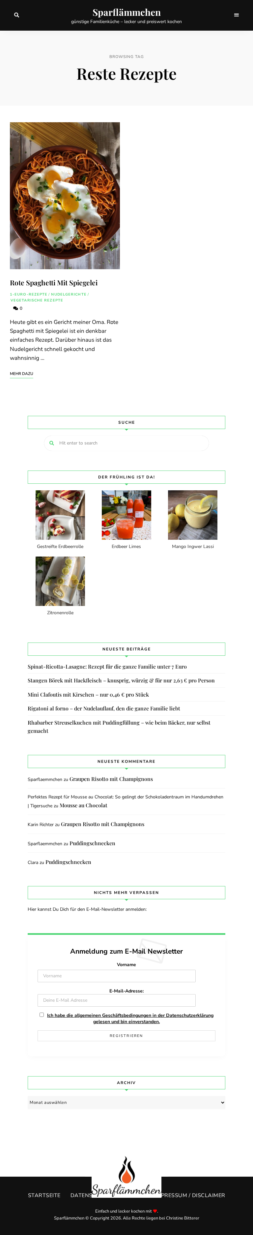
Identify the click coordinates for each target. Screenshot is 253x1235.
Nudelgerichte (68, 294)
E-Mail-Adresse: (126, 991)
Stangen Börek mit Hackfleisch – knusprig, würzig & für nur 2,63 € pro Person (121, 680)
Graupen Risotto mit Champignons (111, 778)
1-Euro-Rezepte (28, 294)
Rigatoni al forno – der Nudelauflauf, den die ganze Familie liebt (104, 708)
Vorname (126, 965)
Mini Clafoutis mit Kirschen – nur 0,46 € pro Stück (88, 694)
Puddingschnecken (92, 843)
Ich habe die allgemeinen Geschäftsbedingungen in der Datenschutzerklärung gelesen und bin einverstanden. (130, 1018)
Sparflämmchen (127, 12)
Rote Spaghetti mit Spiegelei (54, 282)
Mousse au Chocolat (83, 805)
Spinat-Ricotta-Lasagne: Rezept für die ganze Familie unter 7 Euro (107, 666)
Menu (236, 15)
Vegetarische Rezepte (37, 300)
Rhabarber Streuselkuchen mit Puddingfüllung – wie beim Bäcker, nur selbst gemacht (119, 726)
